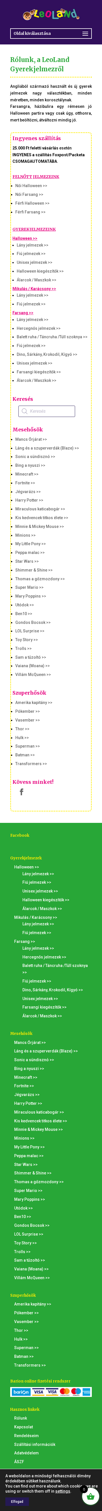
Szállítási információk (34, 1444)
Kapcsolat (23, 1427)
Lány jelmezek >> (32, 245)
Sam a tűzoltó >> (30, 657)
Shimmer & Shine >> (34, 570)
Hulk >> (22, 737)
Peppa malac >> (30, 552)
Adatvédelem (26, 1453)
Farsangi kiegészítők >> (39, 372)
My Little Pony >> (30, 544)
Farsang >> (22, 313)
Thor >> (22, 729)
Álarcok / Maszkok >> (36, 280)
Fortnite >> (25, 483)
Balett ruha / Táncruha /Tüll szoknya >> (52, 337)
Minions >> (25, 535)
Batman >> (25, 755)
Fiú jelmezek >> (31, 253)
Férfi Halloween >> (32, 203)
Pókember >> (27, 711)
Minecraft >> (27, 474)
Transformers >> (31, 763)
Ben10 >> (23, 613)
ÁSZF (19, 1461)
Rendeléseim (26, 1435)
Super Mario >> (29, 587)
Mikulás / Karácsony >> (34, 288)
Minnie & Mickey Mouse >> (39, 526)
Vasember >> (27, 720)
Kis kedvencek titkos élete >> (41, 517)
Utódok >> (24, 605)
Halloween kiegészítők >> (40, 271)
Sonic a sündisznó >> (35, 456)
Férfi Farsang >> (30, 212)
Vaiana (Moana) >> (32, 666)
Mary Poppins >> (30, 596)
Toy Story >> (26, 639)
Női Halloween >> (31, 185)
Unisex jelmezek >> (34, 262)
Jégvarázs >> (28, 491)
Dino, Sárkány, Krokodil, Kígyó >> (47, 354)
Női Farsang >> (29, 194)
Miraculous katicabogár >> (40, 509)
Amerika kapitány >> (33, 702)
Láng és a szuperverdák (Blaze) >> (47, 448)
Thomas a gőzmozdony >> (40, 579)
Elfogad (17, 1502)
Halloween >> (24, 238)
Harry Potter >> (29, 500)
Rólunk (20, 1418)
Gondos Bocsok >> (33, 622)
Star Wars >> (27, 561)
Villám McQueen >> (33, 674)
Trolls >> (23, 648)
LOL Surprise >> (29, 631)
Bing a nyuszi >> (30, 465)
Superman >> (27, 746)
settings (62, 1491)
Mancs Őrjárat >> (31, 439)
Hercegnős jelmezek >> (39, 328)
